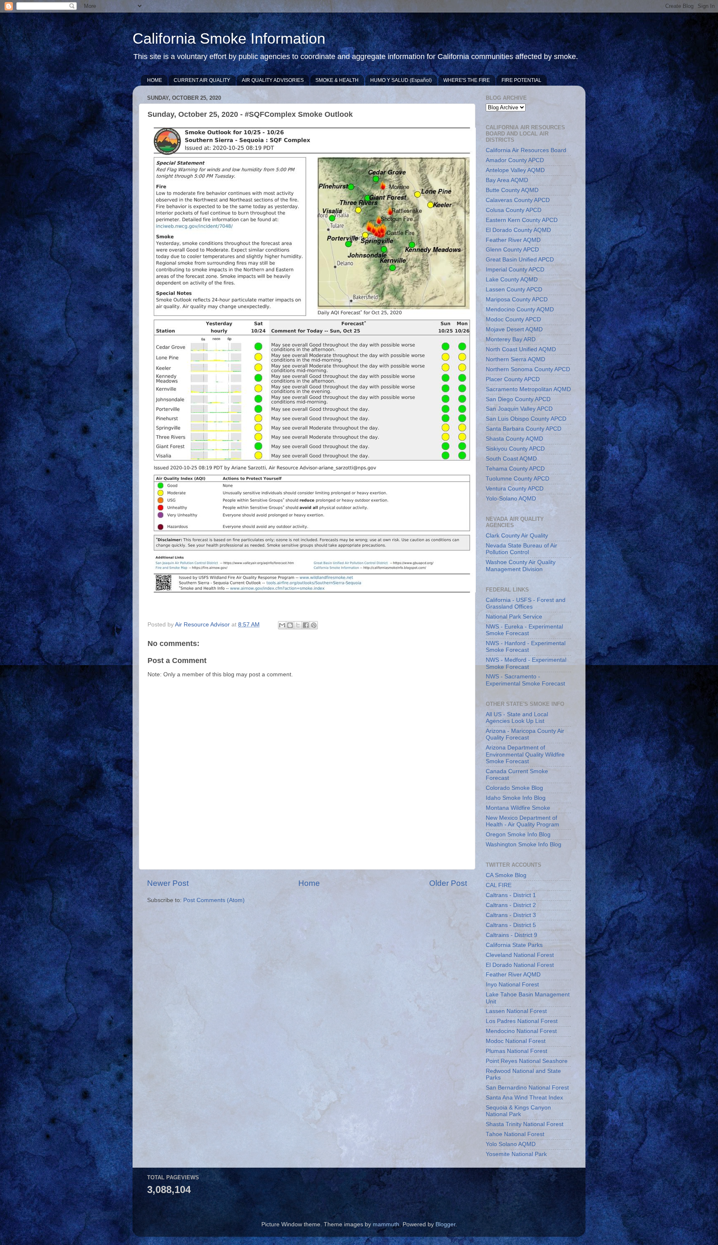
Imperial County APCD (515, 269)
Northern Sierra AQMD (515, 359)
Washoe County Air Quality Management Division (521, 565)
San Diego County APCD (518, 399)
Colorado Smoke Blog (514, 788)
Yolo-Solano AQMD (511, 499)
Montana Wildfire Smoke (518, 808)
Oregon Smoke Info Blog (518, 834)
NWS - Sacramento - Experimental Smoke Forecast (525, 679)
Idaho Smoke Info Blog (516, 798)
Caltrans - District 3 (511, 915)
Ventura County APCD (514, 489)
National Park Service (514, 617)
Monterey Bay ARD (511, 339)
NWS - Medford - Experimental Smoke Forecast (526, 663)
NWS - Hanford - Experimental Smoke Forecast (526, 646)
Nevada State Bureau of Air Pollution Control (521, 548)
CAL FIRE (498, 885)
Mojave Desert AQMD (514, 329)
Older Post (448, 883)
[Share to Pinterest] (314, 625)
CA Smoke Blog (506, 875)
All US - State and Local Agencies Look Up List (517, 717)
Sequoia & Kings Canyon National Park (518, 1110)
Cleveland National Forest (520, 955)
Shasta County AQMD (514, 439)
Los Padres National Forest (522, 1021)
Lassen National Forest (516, 1011)
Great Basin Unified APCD (520, 259)
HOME (154, 80)
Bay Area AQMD (507, 180)
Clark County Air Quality (517, 536)
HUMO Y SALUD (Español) (401, 80)
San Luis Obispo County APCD (526, 419)
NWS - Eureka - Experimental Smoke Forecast (524, 630)
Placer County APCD (513, 379)
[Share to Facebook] (306, 625)
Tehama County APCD (515, 469)
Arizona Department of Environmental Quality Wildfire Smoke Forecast (525, 754)
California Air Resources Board (526, 150)
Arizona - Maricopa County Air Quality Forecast (525, 734)
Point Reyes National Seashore (527, 1061)
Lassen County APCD (514, 289)
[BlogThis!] (290, 625)
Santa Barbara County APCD (523, 429)
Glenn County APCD (512, 250)
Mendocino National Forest (521, 1031)
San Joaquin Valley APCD (519, 409)
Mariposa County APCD (517, 299)
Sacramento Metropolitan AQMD (528, 389)
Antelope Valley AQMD (515, 170)
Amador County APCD (515, 160)
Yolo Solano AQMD (511, 1144)
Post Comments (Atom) (214, 900)
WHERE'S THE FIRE (466, 80)
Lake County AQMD (512, 279)
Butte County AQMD (512, 190)
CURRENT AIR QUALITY (202, 80)
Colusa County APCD (513, 210)
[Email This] (282, 625)
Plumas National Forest (516, 1051)
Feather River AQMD (513, 240)
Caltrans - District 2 (511, 905)
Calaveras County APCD (518, 200)
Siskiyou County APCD (515, 449)
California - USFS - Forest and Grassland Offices (526, 603)
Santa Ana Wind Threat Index (524, 1098)
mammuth (386, 1224)
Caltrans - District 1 (511, 895)
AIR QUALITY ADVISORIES (273, 80)
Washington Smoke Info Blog (523, 844)
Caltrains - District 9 (511, 935)
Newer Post (168, 883)
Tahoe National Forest (515, 1134)
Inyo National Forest (512, 984)
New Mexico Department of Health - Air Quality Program (522, 821)
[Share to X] (298, 625)
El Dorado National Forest (520, 965)
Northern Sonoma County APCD (528, 369)
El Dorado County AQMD (518, 230)
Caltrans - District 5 (511, 925)
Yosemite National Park (516, 1154)
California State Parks (514, 945)
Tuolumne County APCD (517, 479)
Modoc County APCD (513, 319)
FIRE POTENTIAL (521, 80)
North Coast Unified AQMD (521, 349)
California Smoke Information (229, 38)
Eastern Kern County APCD (522, 220)
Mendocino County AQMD (520, 309)
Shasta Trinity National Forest (524, 1124)
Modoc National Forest (516, 1041)
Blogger (445, 1224)
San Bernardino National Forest (527, 1088)
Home (309, 883)
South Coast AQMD (511, 459)
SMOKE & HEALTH (337, 80)
